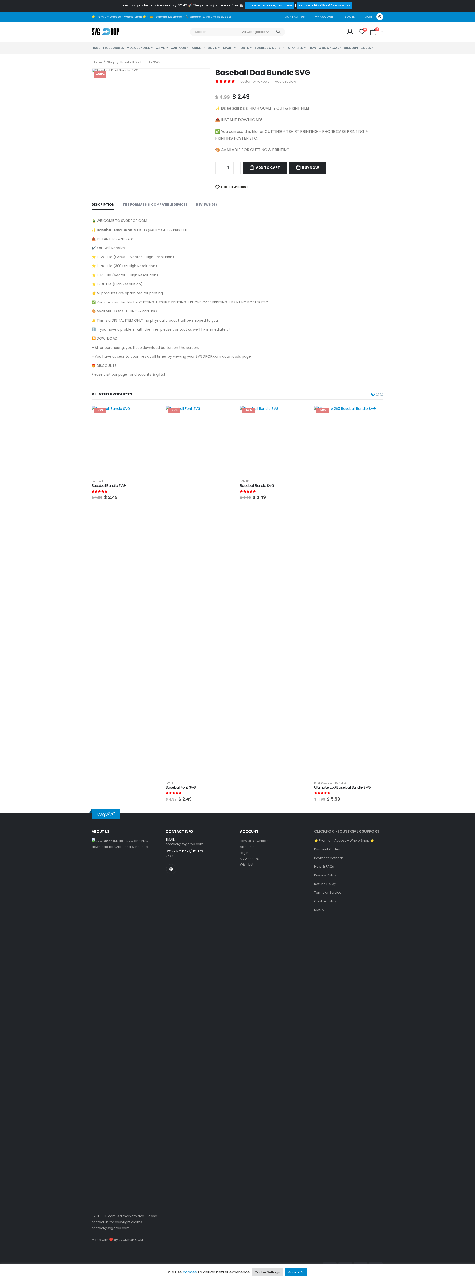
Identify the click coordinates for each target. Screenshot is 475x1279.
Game (160, 48)
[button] (373, 394)
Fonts (244, 48)
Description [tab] (103, 204)
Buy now (310, 167)
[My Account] (349, 31)
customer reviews (253, 81)
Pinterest (171, 869)
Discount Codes (357, 48)
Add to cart (268, 167)
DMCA (319, 909)
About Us (247, 846)
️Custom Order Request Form (269, 5)
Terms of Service (327, 892)
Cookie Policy (325, 901)
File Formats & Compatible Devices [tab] (155, 204)
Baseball (172, 481)
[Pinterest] (379, 16)
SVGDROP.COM (131, 1239)
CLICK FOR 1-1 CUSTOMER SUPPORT (346, 831)
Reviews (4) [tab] (206, 204)
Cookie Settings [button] (267, 1272)
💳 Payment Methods (165, 17)
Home (96, 48)
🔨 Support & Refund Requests (208, 17)
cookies (190, 1272)
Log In (350, 17)
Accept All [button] (296, 1272)
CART (369, 17)
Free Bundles (113, 48)
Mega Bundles (138, 48)
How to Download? (325, 48)
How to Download (254, 840)
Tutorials (294, 48)
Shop (111, 62)
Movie (212, 48)
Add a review (285, 81)
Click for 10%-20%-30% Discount (324, 5)
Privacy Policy (325, 875)
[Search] (278, 32)
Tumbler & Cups (267, 48)
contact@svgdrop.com (111, 1228)
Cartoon (178, 48)
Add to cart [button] (152, 413)
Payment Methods (329, 858)
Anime (196, 48)
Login (244, 852)
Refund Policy (325, 884)
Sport (228, 48)
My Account (325, 17)
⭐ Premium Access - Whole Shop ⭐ (119, 17)
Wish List (246, 864)
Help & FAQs (324, 866)
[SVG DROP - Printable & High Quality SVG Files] (105, 32)
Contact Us (295, 17)
